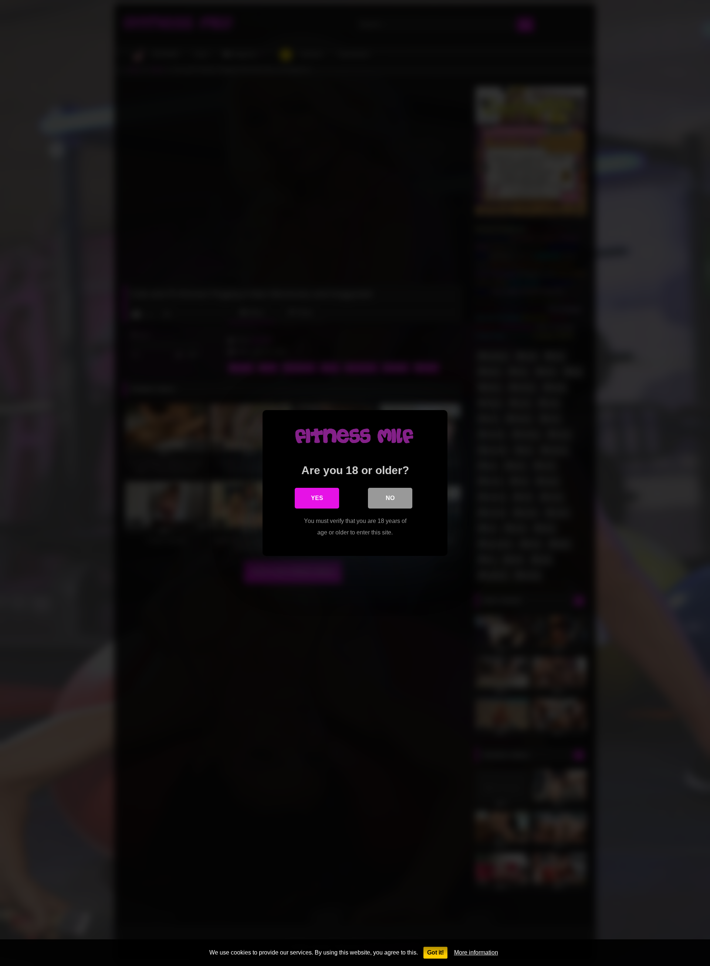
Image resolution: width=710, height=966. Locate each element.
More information (476, 952)
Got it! (435, 952)
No (390, 498)
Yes (317, 498)
